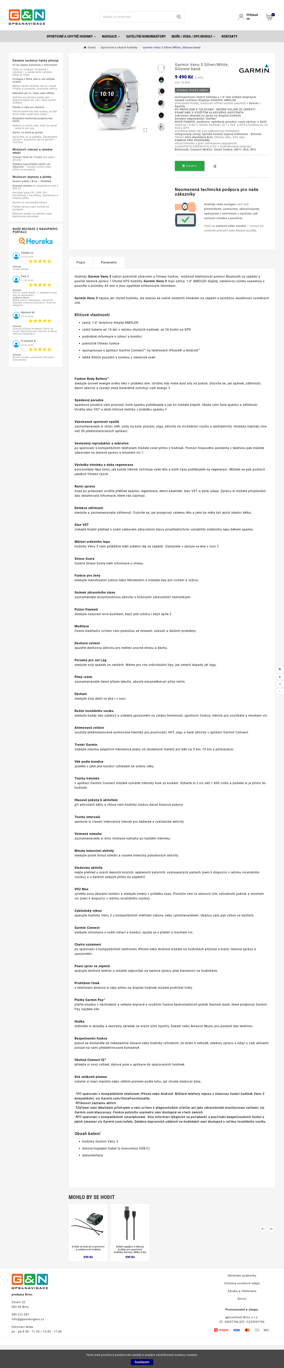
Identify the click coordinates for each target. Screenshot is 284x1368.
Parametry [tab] (109, 262)
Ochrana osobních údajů (242, 1283)
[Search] (179, 17)
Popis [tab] (81, 262)
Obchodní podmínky (242, 1275)
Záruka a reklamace (242, 1291)
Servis (242, 1298)
